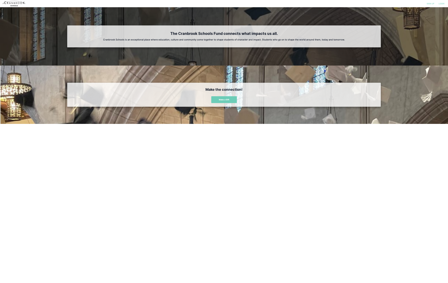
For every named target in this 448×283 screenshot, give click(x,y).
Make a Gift (224, 99)
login (441, 3)
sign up (430, 3)
